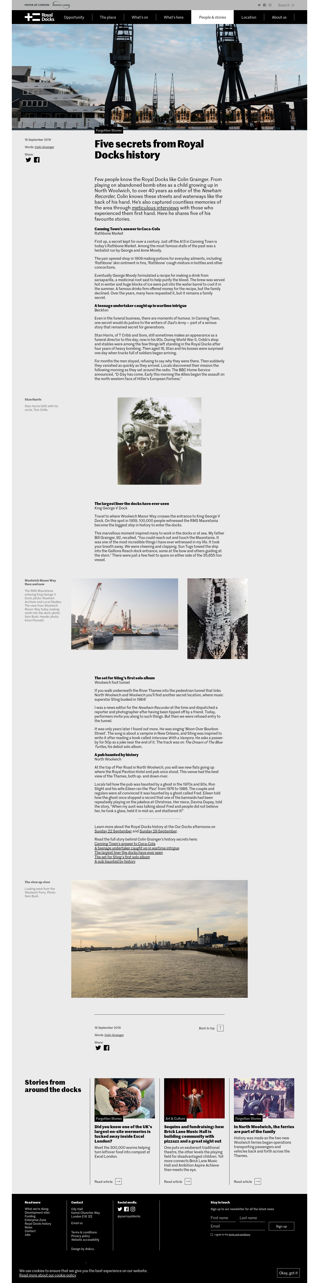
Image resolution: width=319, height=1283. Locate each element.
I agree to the (232, 1234)
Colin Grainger (44, 147)
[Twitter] (259, 5)
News (28, 1227)
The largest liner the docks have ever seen (129, 852)
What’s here (173, 17)
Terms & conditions (84, 1232)
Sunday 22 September (113, 831)
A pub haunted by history (115, 861)
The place (108, 17)
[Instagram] (270, 5)
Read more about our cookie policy (47, 1275)
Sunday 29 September (158, 831)
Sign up (281, 1226)
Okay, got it (288, 1272)
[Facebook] (264, 5)
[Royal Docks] (39, 17)
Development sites (37, 1212)
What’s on (140, 17)
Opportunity (74, 17)
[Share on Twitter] (28, 159)
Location (248, 17)
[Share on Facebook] (36, 159)
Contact (30, 1231)
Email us (77, 1223)
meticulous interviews (155, 207)
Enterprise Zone (35, 1220)
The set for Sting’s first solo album (122, 856)
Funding (30, 1216)
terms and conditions (239, 1234)
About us (279, 17)
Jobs (27, 1234)
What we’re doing (36, 1209)
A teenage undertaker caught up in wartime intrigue (137, 848)
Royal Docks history (38, 1223)
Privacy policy (80, 1236)
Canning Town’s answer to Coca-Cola (125, 843)
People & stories (212, 17)
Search (284, 5)
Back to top (207, 1028)
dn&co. (90, 1249)
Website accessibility (85, 1239)
